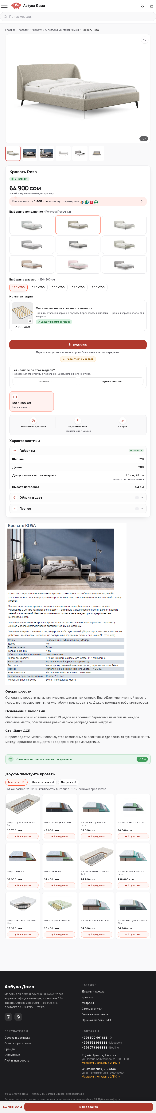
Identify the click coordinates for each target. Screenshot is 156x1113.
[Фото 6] (96, 153)
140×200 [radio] (38, 287)
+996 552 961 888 (94, 1042)
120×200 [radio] (18, 287)
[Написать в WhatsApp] (18, 1017)
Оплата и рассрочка (18, 1043)
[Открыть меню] (4, 6)
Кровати (37, 29)
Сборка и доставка (17, 1037)
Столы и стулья (92, 1008)
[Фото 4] (63, 153)
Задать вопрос (111, 381)
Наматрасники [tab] (43, 782)
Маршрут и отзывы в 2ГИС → (101, 1062)
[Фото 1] (13, 153)
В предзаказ (78, 344)
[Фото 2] (29, 153)
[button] (30, 321)
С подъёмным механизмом (62, 29)
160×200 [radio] (58, 287)
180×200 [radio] (78, 287)
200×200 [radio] (98, 287)
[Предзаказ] (151, 6)
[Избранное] (142, 6)
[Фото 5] (80, 153)
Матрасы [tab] (16, 782)
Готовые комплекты (95, 1014)
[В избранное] (144, 40)
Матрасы (88, 1003)
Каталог (24, 29)
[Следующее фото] (144, 88)
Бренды (10, 1049)
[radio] (31, 225)
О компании (12, 1054)
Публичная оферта (17, 1060)
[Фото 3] (46, 153)
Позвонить (44, 381)
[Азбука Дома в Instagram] (8, 1017)
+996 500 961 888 (95, 1037)
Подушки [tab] (68, 782)
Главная (10, 29)
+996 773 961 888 (94, 1047)
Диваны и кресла (93, 991)
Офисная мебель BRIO (96, 1020)
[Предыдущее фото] (11, 88)
